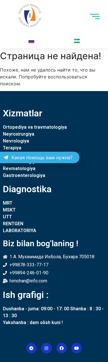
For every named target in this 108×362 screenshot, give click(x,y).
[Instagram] (46, 348)
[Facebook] (61, 348)
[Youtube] (76, 348)
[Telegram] (31, 348)
